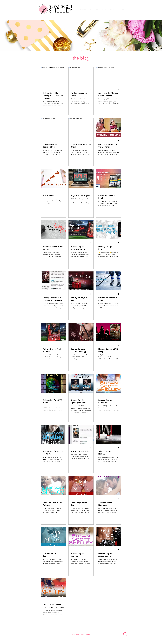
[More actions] (63, 89)
